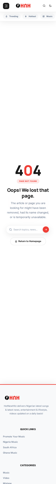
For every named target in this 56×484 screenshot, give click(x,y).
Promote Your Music (14, 436)
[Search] (44, 6)
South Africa (10, 447)
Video (6, 478)
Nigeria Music (10, 441)
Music (6, 472)
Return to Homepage (29, 241)
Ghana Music (10, 452)
